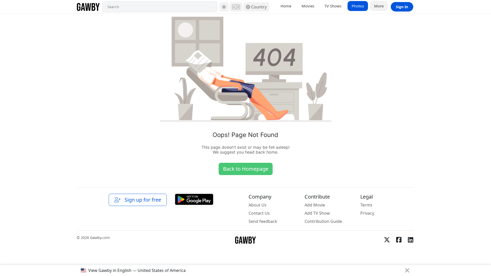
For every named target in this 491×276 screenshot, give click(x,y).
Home (286, 5)
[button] (224, 7)
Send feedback (263, 221)
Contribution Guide (323, 221)
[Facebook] (399, 240)
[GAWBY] (88, 6)
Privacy (367, 213)
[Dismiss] (407, 270)
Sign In (402, 6)
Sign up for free (141, 199)
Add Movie (315, 205)
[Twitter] (387, 240)
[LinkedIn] (410, 240)
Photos (358, 5)
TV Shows (333, 5)
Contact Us (259, 213)
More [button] (379, 5)
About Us (257, 205)
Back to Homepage (245, 168)
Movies (308, 5)
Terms (366, 205)
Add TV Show (317, 213)
